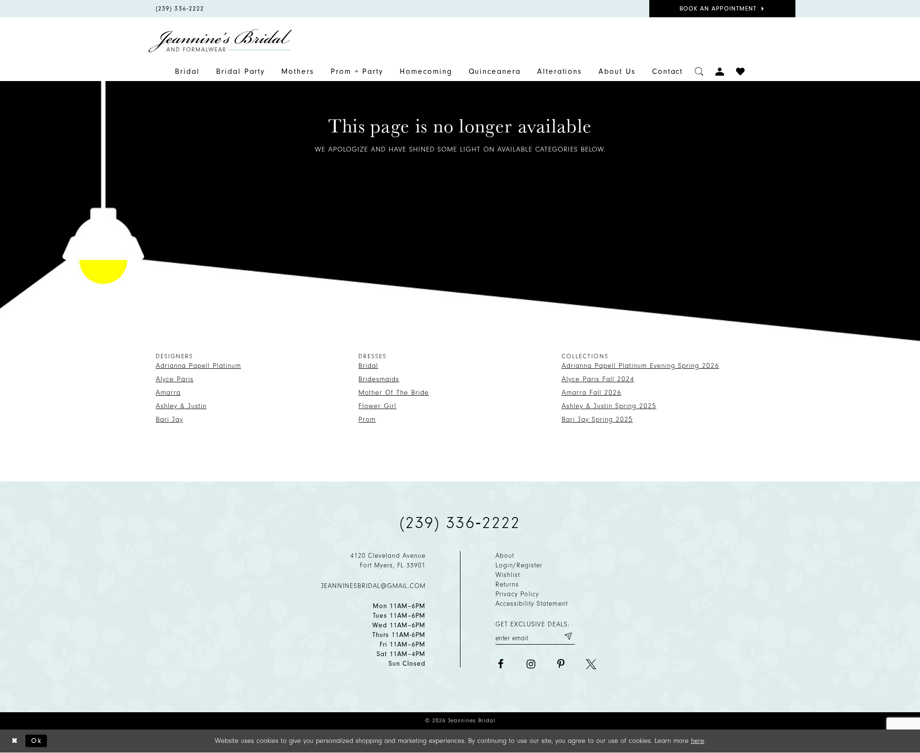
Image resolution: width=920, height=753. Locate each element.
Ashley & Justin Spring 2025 (609, 406)
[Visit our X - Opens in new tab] (591, 664)
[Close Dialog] (15, 740)
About (504, 556)
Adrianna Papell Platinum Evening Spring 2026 (640, 366)
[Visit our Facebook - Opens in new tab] (500, 664)
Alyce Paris (175, 379)
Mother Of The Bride (393, 392)
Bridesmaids (378, 379)
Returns (507, 584)
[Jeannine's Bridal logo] (220, 40)
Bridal (368, 366)
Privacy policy (517, 594)
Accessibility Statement (531, 604)
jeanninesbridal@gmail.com (373, 586)
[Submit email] (568, 636)
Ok (36, 740)
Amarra (168, 392)
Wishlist (507, 575)
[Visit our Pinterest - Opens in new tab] (561, 664)
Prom (367, 419)
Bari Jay (169, 419)
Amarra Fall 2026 (591, 392)
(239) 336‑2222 (460, 522)
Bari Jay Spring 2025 (597, 419)
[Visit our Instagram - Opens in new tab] (531, 664)
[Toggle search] (699, 72)
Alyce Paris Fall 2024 (598, 379)
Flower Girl (377, 406)
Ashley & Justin (181, 406)
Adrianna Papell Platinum (198, 366)
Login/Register (518, 565)
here (697, 741)
